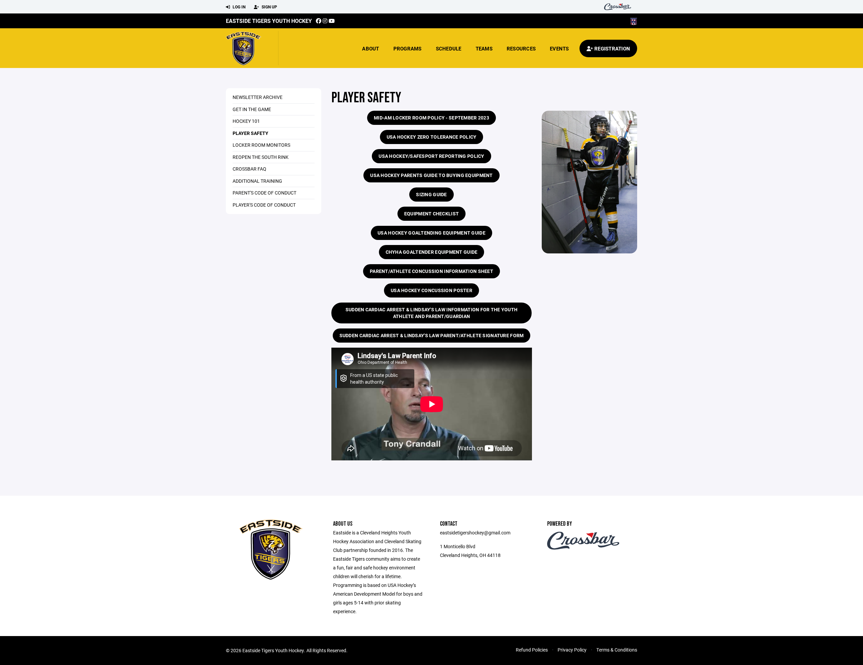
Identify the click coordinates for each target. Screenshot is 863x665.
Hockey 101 (246, 121)
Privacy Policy (572, 649)
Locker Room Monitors (261, 145)
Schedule (449, 48)
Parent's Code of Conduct (264, 192)
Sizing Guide (431, 194)
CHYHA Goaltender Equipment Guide (432, 252)
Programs (407, 48)
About (370, 48)
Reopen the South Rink (261, 157)
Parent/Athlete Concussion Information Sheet (431, 271)
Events (559, 48)
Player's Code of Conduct (264, 205)
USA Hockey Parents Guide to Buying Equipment (431, 175)
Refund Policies (532, 649)
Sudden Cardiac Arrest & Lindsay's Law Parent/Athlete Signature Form (431, 335)
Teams (484, 48)
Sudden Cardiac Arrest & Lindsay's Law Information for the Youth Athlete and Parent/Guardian (432, 312)
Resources (521, 48)
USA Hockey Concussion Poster (431, 290)
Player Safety (250, 133)
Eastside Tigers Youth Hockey (269, 20)
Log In (238, 6)
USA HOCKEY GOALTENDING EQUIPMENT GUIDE (431, 233)
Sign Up (269, 6)
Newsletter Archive (257, 97)
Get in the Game (252, 109)
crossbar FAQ (249, 169)
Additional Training (257, 181)
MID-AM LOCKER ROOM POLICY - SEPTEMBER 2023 (431, 117)
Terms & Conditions (616, 649)
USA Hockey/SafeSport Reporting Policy (431, 156)
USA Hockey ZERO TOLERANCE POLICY (432, 137)
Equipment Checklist (431, 213)
